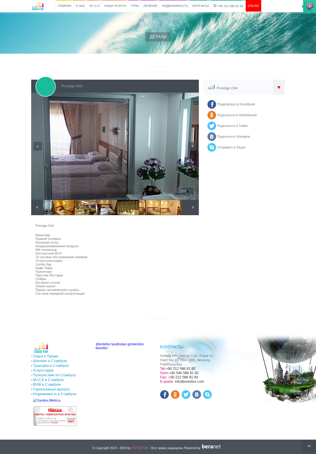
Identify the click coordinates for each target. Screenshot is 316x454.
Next (192, 146)
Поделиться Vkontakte (233, 136)
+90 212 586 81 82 (180, 369)
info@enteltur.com (189, 381)
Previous (37, 146)
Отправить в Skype (231, 147)
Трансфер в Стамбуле (50, 365)
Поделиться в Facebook (236, 104)
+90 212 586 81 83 (183, 377)
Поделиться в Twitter (232, 126)
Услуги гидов (42, 370)
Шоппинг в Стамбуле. (49, 361)
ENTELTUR (140, 448)
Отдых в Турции (44, 356)
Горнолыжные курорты (50, 389)
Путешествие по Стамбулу (53, 375)
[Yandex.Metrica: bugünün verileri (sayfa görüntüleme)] (46, 400)
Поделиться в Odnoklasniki (237, 115)
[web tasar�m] (212, 448)
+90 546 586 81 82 (184, 373)
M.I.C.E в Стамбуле (47, 380)
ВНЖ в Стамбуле (46, 384)
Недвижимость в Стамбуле (54, 394)
